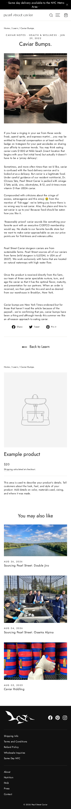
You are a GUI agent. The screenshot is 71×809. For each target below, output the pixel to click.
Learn (15, 28)
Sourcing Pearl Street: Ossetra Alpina (28, 632)
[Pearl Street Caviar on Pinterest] (57, 718)
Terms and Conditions (15, 741)
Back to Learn (39, 346)
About (7, 772)
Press (7, 788)
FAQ (6, 783)
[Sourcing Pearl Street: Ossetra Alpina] (35, 599)
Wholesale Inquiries (14, 753)
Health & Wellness (43, 35)
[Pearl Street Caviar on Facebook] (50, 718)
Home (7, 28)
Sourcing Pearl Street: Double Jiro (26, 565)
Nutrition (8, 777)
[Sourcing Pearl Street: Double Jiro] (35, 540)
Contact (8, 794)
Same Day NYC (12, 758)
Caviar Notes (16, 35)
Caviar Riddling (14, 689)
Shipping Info (11, 736)
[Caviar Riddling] (35, 661)
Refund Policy (11, 747)
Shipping (8, 469)
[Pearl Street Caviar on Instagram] (65, 718)
